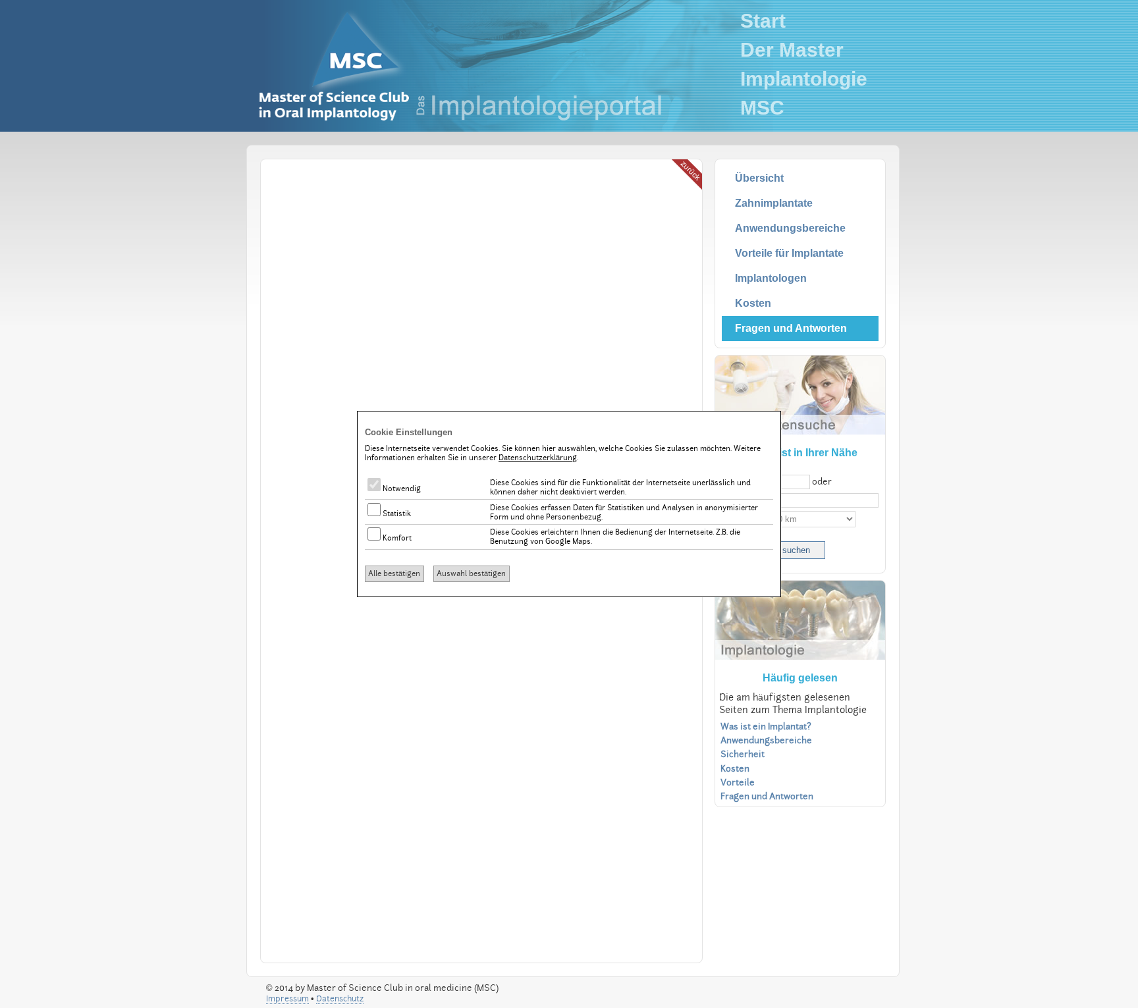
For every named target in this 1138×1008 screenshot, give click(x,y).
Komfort (396, 538)
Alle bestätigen (394, 573)
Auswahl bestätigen (471, 573)
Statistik (396, 513)
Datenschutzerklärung (538, 457)
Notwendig (401, 488)
